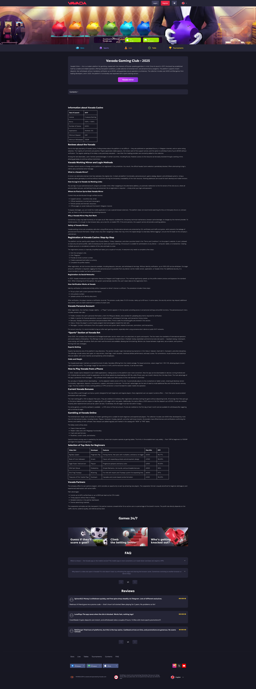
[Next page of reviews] (134, 642)
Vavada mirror (128, 80)
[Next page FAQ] (134, 582)
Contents (108, 657)
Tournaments (97, 657)
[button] (253, 25)
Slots (72, 657)
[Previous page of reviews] (121, 642)
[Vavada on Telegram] (174, 3)
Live (79, 657)
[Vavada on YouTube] (184, 666)
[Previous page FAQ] (121, 582)
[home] (77, 3)
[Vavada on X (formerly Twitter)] (179, 666)
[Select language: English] (184, 3)
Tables (86, 657)
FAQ (117, 657)
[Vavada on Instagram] (174, 666)
